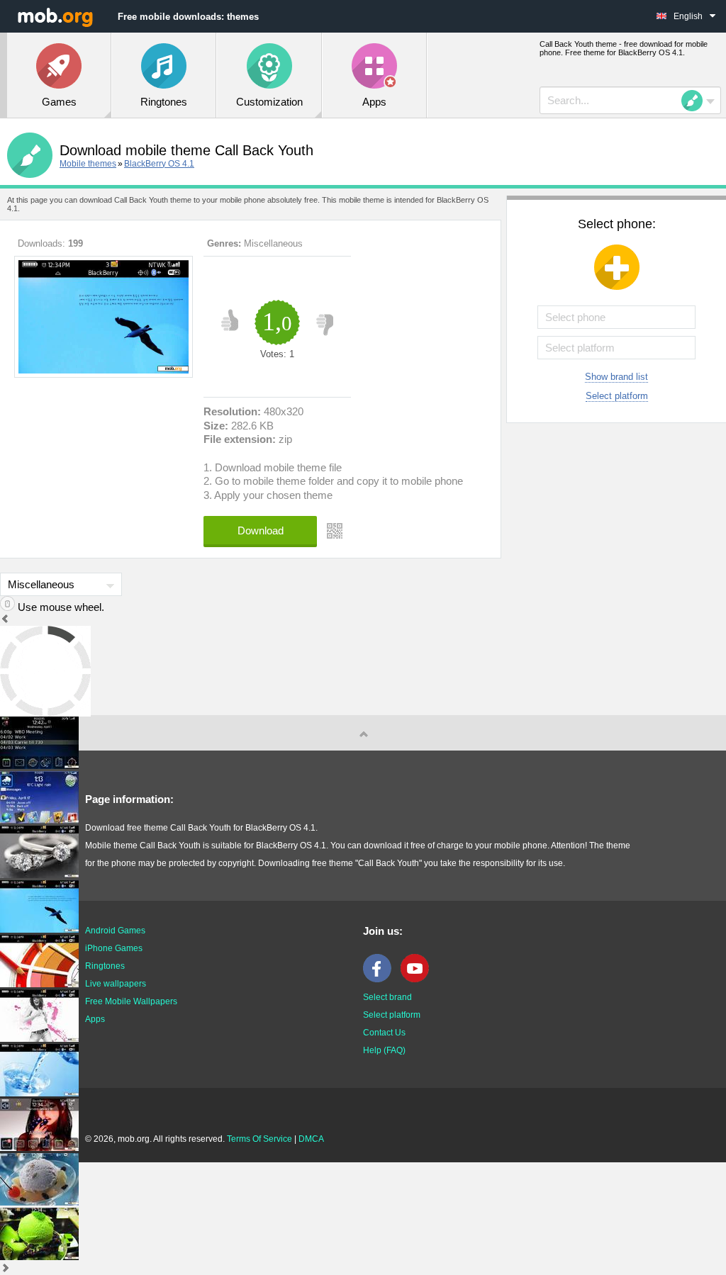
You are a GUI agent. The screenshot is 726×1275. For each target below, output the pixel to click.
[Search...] (696, 100)
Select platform (617, 396)
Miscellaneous (273, 243)
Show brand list (616, 376)
